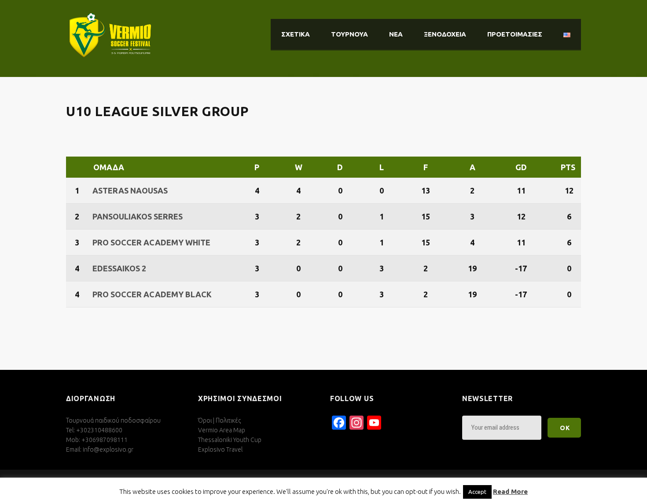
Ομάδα (108, 167)
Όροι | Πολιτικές (219, 420)
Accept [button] (477, 492)
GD (521, 167)
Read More (510, 491)
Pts (568, 167)
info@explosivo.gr (108, 449)
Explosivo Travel (220, 449)
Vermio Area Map (221, 430)
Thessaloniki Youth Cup (229, 439)
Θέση (78, 167)
